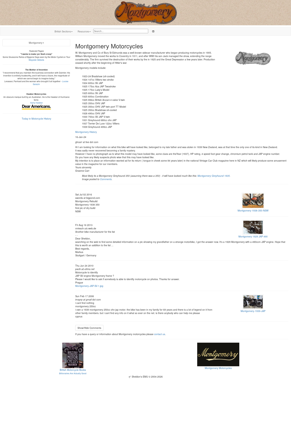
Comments (106, 179)
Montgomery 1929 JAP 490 (253, 236)
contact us (159, 334)
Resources (83, 31)
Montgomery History (86, 132)
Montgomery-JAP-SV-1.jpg (89, 286)
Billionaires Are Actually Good (72, 373)
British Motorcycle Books (73, 369)
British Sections (63, 31)
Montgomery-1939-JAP (253, 311)
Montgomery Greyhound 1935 (214, 175)
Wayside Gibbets (36, 59)
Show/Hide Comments (89, 328)
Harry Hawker (36, 102)
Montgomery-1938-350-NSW (253, 210)
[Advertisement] (145, 401)
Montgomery (35, 42)
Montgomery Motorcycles (218, 368)
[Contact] (152, 31)
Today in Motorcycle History (36, 118)
